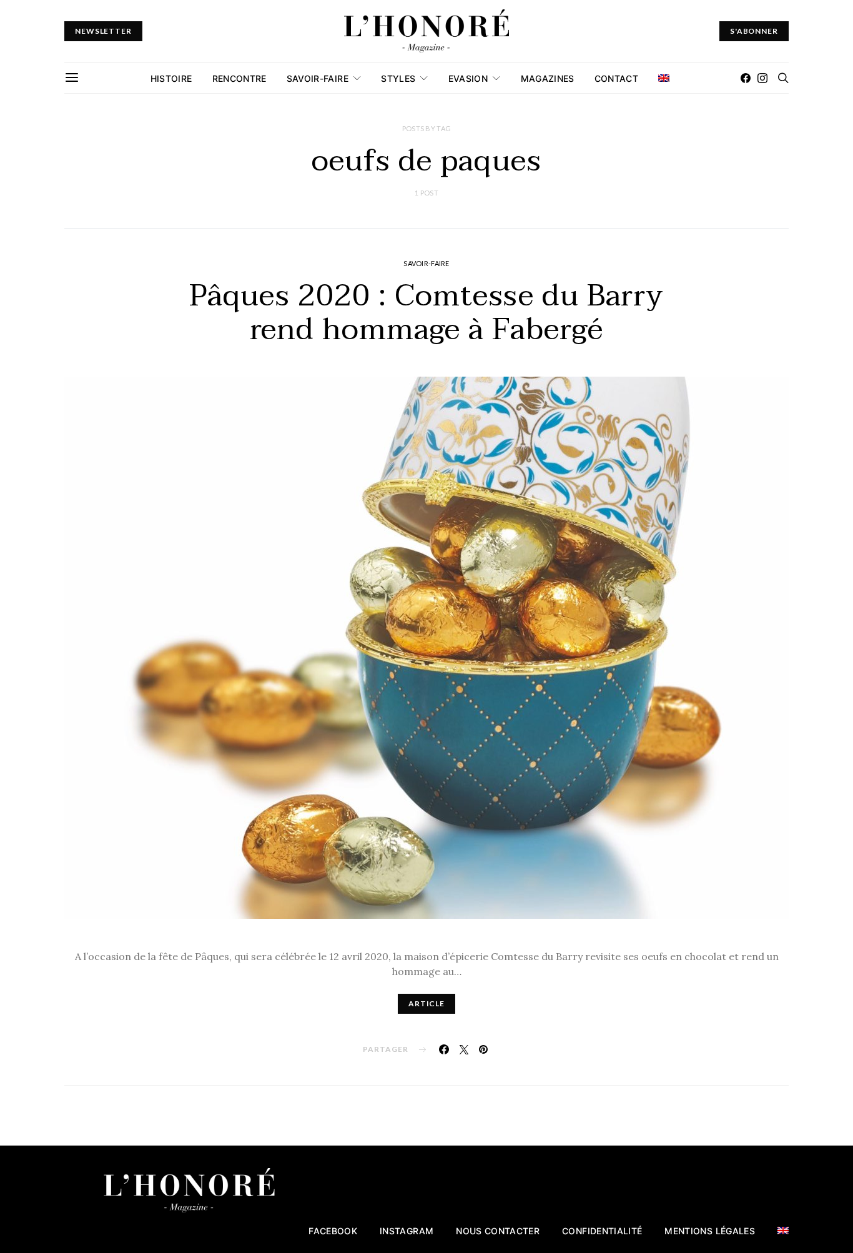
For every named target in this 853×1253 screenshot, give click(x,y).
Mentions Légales (709, 1231)
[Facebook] (746, 78)
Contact (616, 78)
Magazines (547, 78)
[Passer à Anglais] (663, 78)
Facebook (332, 1231)
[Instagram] (762, 78)
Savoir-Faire (317, 78)
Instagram (406, 1231)
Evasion (468, 78)
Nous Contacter (498, 1231)
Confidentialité (602, 1231)
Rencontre (239, 78)
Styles (398, 78)
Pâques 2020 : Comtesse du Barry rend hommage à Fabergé (426, 312)
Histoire (171, 78)
